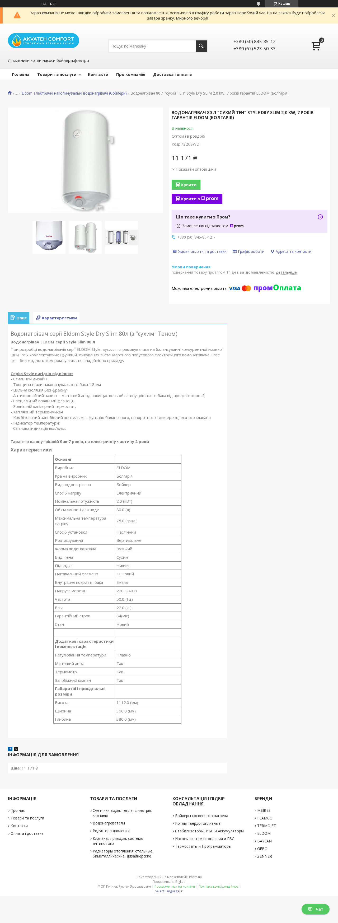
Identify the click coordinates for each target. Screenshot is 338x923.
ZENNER (264, 856)
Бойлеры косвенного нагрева (201, 815)
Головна (20, 74)
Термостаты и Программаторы (203, 846)
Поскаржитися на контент (174, 886)
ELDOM (264, 833)
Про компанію (130, 74)
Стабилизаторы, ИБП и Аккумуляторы (209, 830)
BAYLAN (264, 840)
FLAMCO (265, 818)
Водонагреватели (109, 823)
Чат (319, 909)
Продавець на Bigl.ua (169, 881)
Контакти (98, 74)
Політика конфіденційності (220, 886)
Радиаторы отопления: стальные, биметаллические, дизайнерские (123, 854)
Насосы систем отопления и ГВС (204, 838)
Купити (188, 184)
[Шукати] (201, 46)
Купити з (190, 198)
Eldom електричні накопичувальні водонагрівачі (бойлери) (74, 93)
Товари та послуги (56, 74)
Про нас (18, 810)
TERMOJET (266, 825)
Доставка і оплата (172, 74)
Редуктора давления (111, 830)
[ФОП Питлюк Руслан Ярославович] (43, 40)
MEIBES (264, 810)
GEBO (262, 848)
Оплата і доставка (27, 833)
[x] (16, 749)
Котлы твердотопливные (197, 823)
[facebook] (10, 749)
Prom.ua (195, 877)
